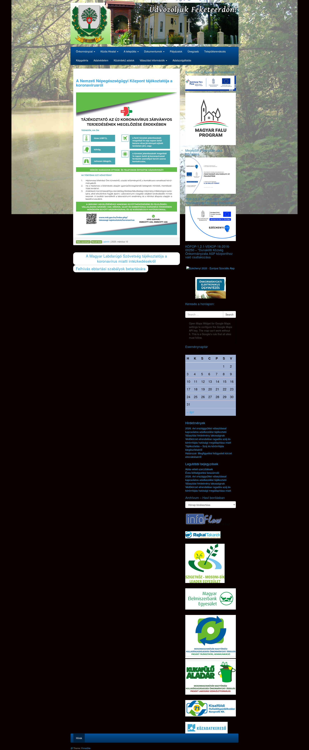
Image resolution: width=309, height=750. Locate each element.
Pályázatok (176, 51)
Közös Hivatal (108, 51)
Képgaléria (82, 60)
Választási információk (152, 60)
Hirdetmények (195, 422)
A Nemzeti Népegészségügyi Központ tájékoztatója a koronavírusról (124, 83)
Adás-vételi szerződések (199, 469)
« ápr (190, 412)
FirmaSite (85, 748)
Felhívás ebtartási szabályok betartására (111, 268)
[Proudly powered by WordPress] (71, 748)
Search (229, 314)
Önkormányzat (84, 51)
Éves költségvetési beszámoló (202, 472)
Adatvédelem (101, 60)
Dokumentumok (153, 51)
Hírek (79, 738)
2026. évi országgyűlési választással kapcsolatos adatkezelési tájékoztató (206, 430)
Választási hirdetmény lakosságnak (205, 435)
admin (107, 241)
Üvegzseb (193, 51)
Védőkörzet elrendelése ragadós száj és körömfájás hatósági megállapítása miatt (208, 440)
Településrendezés (215, 51)
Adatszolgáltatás (182, 60)
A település (130, 51)
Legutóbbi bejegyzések (201, 463)
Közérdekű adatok (124, 60)
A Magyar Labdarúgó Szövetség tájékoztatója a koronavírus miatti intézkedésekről (126, 258)
